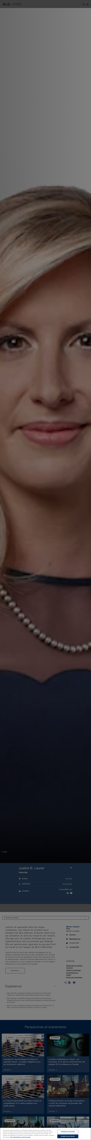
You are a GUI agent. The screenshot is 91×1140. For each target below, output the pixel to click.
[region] (45, 1134)
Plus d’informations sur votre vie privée (20, 1137)
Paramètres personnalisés (68, 1131)
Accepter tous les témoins (68, 1136)
